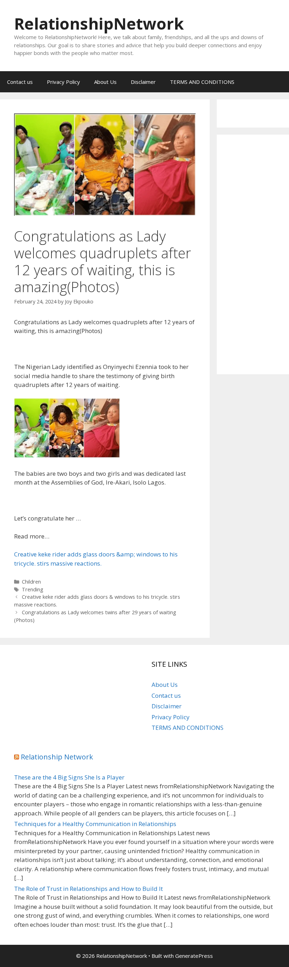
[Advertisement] (253, 254)
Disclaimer (143, 81)
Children (31, 581)
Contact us (20, 81)
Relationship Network (57, 757)
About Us (105, 81)
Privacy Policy (63, 81)
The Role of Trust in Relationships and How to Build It (88, 889)
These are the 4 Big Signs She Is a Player (69, 777)
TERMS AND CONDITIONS (202, 81)
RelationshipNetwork (99, 23)
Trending (32, 589)
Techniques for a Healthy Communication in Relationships (95, 824)
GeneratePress (194, 955)
